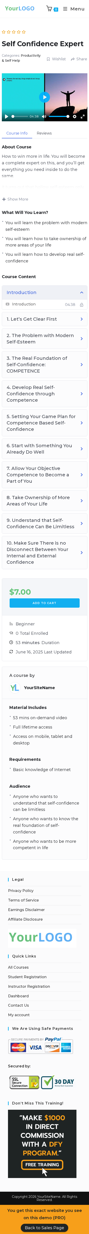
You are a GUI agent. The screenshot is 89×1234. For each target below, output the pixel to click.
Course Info (17, 133)
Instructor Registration (29, 986)
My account (19, 1015)
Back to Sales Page (44, 1227)
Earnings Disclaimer (26, 910)
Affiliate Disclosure (25, 919)
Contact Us (18, 1005)
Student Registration (27, 977)
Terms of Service (23, 900)
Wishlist (59, 59)
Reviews (44, 133)
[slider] (19, 116)
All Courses (18, 967)
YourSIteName (39, 687)
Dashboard (18, 996)
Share (81, 59)
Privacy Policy (21, 891)
